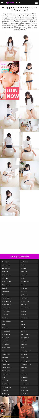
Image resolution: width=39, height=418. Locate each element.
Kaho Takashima (6, 301)
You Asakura (24, 377)
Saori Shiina (24, 331)
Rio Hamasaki (24, 261)
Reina (3, 377)
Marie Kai (4, 324)
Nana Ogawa (5, 361)
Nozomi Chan (6, 370)
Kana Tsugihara (6, 304)
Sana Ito (23, 324)
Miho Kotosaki (6, 331)
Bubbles (4, 288)
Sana (22, 321)
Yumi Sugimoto (25, 390)
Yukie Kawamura (25, 384)
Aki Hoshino (5, 261)
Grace (4, 294)
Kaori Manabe (6, 308)
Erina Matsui (5, 291)
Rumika (23, 278)
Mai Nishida (5, 318)
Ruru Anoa (24, 291)
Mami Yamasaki (6, 321)
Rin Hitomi (5, 390)
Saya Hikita (24, 354)
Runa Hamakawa (25, 281)
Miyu (3, 351)
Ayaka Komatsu (6, 281)
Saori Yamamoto (25, 334)
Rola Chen (23, 275)
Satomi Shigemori (26, 351)
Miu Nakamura (6, 344)
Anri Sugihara (6, 268)
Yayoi (22, 370)
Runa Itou (23, 285)
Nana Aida (5, 357)
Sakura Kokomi (25, 318)
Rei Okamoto (5, 374)
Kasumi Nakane (6, 311)
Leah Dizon (5, 314)
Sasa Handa (24, 344)
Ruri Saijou (24, 288)
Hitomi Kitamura (6, 298)
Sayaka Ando (24, 357)
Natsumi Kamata (6, 367)
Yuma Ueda (24, 387)
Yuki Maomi (24, 380)
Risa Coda (23, 268)
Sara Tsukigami (25, 337)
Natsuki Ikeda (6, 364)
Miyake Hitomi (6, 347)
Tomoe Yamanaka (26, 364)
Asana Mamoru (6, 275)
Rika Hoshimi (5, 384)
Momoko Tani (6, 354)
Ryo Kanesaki (24, 294)
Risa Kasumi (24, 271)
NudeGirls (10, 2)
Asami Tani (5, 271)
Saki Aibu (23, 311)
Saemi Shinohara (25, 308)
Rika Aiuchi (5, 380)
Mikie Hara (5, 341)
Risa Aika (23, 265)
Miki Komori (5, 337)
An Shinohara (6, 265)
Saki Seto (23, 314)
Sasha (22, 347)
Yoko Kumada (24, 374)
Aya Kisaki (5, 278)
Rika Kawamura (6, 387)
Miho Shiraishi (6, 334)
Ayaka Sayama (6, 285)
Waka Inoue (24, 367)
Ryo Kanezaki (24, 298)
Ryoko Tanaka (24, 304)
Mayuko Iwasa (6, 328)
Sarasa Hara (24, 341)
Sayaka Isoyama (25, 361)
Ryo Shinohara (25, 301)
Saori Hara (23, 328)
